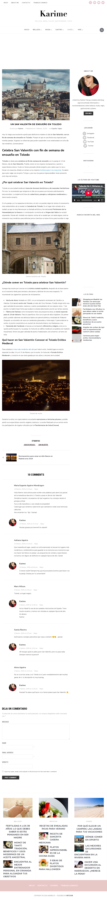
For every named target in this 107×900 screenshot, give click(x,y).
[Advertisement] (53, 53)
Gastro (58, 30)
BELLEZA (18, 821)
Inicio (6, 2)
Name (4, 743)
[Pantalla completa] (102, 200)
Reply (36, 489)
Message (5, 722)
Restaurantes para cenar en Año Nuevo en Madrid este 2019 (36, 457)
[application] (88, 193)
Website (5, 762)
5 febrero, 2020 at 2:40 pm (23, 590)
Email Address (7, 753)
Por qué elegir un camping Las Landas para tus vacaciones (89, 829)
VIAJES (89, 821)
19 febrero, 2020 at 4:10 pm (23, 489)
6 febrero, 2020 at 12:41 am (28, 648)
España (54, 128)
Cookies (54, 886)
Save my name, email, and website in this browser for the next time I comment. (30, 772)
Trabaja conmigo (40, 2)
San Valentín (43, 445)
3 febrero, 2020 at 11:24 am (28, 689)
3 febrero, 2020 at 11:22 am (23, 671)
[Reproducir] (75, 200)
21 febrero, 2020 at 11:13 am (28, 524)
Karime (20, 128)
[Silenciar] (99, 200)
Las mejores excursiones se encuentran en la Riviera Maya (87, 851)
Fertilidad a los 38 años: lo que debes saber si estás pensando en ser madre (94, 311)
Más (79, 30)
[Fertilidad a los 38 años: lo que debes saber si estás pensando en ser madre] (17, 799)
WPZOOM (69, 895)
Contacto (26, 2)
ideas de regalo (29, 445)
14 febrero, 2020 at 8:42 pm (28, 567)
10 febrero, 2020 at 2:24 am (23, 544)
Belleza (36, 30)
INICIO (26, 30)
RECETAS (53, 821)
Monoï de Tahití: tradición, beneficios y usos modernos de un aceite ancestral (93, 320)
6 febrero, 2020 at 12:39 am (28, 605)
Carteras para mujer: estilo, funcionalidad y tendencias (92, 338)
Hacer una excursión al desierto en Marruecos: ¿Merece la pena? (87, 868)
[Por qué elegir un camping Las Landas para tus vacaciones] (89, 799)
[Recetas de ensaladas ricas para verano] (53, 799)
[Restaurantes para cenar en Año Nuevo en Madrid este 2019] (11, 457)
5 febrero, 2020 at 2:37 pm (23, 633)
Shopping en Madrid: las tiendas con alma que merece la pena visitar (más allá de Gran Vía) (92, 302)
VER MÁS (88, 113)
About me (15, 2)
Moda (47, 30)
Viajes (70, 30)
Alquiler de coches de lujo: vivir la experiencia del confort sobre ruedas (93, 329)
